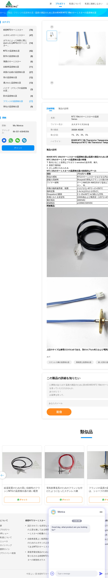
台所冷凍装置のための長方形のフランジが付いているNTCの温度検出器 (22, 491)
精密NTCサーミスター (18, 30)
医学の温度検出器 (18, 56)
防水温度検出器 (18, 96)
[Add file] (52, 573)
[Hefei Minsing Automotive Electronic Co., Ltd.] (12, 4)
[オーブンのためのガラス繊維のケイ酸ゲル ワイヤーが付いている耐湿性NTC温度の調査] (64, 465)
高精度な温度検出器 (83, 362)
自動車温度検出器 (18, 67)
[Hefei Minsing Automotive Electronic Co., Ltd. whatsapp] (11, 140)
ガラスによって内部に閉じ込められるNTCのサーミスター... (18, 43)
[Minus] (101, 512)
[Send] (101, 573)
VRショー (4, 533)
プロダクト (5, 529)
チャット (18, 148)
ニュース (4, 541)
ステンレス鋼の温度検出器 (59, 362)
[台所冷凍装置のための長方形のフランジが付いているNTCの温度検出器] (22, 465)
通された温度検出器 (18, 83)
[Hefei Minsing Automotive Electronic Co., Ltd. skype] (24, 140)
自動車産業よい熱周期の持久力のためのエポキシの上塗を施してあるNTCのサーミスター (41, 543)
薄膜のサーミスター (18, 61)
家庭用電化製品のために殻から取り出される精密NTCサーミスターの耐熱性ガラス (41, 556)
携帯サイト (5, 549)
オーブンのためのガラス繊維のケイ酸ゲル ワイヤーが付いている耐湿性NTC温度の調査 (64, 491)
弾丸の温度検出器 (18, 106)
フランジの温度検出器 (18, 101)
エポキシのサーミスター (18, 35)
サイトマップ (6, 545)
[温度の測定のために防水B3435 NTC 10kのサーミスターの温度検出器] (82, 48)
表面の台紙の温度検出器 (18, 72)
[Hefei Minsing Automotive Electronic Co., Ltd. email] (4, 140)
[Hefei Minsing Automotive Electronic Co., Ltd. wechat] (17, 140)
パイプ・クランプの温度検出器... (18, 89)
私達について (6, 537)
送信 (59, 412)
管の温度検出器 (18, 77)
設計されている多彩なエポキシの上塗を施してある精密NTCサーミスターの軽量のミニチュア (41, 530)
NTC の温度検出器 (18, 51)
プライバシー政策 (8, 553)
